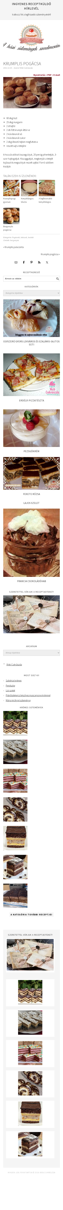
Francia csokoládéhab (31, 581)
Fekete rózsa (31, 494)
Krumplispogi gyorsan (9, 200)
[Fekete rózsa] (31, 488)
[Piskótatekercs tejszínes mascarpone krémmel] (15, 820)
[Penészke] (15, 763)
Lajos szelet (31, 503)
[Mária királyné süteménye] (15, 849)
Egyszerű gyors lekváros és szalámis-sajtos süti (31, 343)
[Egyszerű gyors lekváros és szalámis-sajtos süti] (31, 336)
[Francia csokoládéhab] (31, 576)
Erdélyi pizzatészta (31, 400)
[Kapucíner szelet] (15, 878)
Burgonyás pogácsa (8, 228)
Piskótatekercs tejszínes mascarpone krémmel (28, 695)
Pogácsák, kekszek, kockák (23, 237)
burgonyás (14, 240)
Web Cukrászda (31, 36)
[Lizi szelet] (15, 792)
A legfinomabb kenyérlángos (45, 200)
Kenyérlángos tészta (27, 200)
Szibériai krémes (13, 680)
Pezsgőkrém (31, 451)
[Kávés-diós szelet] (15, 907)
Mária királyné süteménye (18, 700)
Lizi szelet (10, 690)
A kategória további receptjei (31, 914)
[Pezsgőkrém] (31, 446)
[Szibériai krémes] (15, 734)
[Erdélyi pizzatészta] (31, 395)
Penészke (10, 685)
